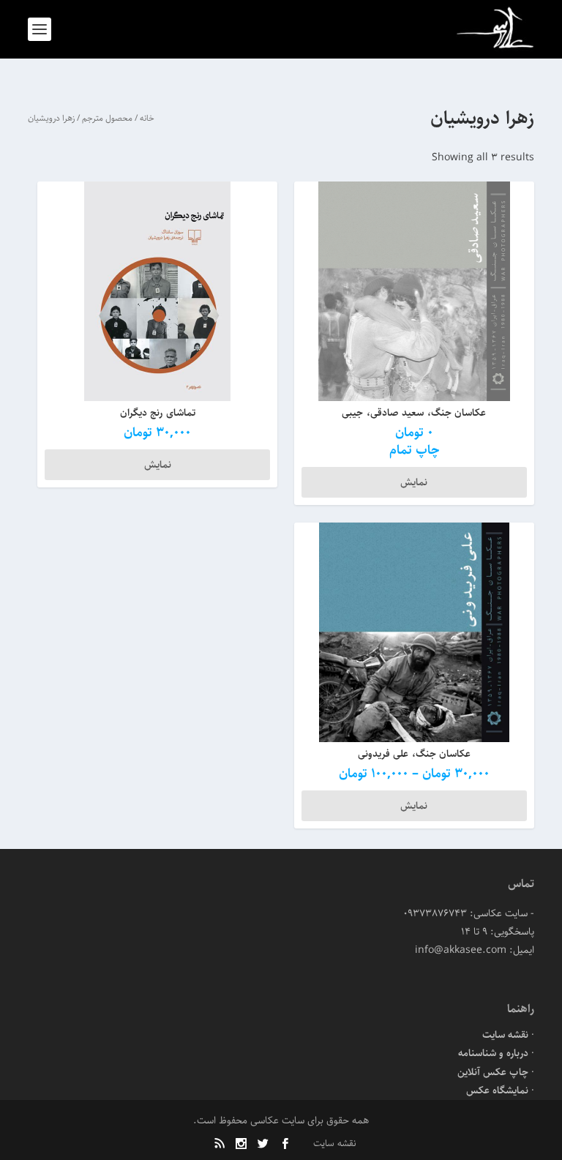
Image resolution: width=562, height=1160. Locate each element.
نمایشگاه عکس (497, 1090)
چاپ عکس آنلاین (492, 1072)
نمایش (413, 482)
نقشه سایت (505, 1035)
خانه (147, 118)
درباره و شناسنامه (493, 1053)
